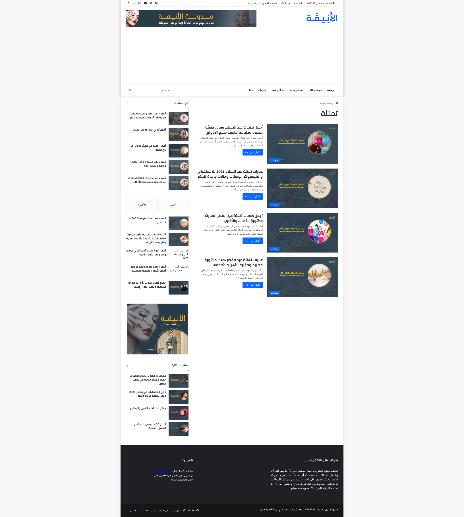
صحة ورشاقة (296, 90)
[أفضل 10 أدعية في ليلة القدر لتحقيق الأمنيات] (178, 429)
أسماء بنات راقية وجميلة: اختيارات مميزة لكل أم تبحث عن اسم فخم (147, 115)
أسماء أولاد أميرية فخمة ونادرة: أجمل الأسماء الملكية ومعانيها (148, 268)
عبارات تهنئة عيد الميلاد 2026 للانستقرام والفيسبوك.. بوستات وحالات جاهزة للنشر (230, 174)
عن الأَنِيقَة (286, 3)
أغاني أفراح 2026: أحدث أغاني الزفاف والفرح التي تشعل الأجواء (146, 252)
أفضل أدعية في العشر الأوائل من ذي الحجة (148, 148)
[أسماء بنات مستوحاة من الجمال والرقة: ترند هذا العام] (178, 167)
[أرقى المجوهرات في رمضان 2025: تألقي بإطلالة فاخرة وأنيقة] (178, 397)
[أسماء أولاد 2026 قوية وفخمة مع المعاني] (178, 223)
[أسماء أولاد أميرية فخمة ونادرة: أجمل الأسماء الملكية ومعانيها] (178, 271)
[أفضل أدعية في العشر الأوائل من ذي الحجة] (178, 150)
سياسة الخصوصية (268, 3)
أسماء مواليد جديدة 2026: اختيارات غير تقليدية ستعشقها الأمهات (147, 180)
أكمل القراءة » (252, 152)
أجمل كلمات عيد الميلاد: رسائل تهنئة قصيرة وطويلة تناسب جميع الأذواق (234, 130)
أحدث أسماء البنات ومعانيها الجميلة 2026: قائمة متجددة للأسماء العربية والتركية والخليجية (146, 238)
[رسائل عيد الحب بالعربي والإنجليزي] (178, 413)
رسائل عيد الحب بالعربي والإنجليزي (148, 408)
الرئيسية (298, 3)
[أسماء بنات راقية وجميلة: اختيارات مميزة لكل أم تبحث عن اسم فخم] (178, 118)
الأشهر (173, 205)
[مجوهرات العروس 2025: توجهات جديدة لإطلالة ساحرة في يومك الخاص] (178, 381)
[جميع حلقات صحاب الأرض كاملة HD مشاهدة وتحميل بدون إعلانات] (178, 288)
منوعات (262, 90)
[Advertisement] (232, 57)
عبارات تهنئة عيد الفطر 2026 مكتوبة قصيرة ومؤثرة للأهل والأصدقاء (233, 262)
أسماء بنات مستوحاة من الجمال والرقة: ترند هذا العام (148, 164)
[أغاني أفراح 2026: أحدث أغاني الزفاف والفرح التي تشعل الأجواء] (178, 255)
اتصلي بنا (251, 3)
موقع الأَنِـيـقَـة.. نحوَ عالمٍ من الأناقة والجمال (282, 509)
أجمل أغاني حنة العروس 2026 (149, 129)
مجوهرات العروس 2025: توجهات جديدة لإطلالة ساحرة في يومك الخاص (148, 380)
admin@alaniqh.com (182, 479)
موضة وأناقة (316, 90)
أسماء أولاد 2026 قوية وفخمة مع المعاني (147, 220)
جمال (250, 90)
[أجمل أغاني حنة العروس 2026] (178, 134)
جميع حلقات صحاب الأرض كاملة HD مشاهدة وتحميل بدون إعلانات (146, 285)
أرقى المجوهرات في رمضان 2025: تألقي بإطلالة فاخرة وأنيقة (147, 394)
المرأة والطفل (278, 90)
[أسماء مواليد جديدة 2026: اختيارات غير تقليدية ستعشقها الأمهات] (178, 183)
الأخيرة (142, 205)
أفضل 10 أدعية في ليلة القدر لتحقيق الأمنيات (150, 426)
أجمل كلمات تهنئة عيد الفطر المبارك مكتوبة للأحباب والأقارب (234, 218)
